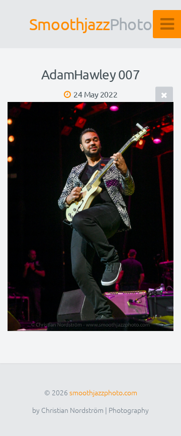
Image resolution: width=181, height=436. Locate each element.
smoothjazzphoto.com (103, 392)
